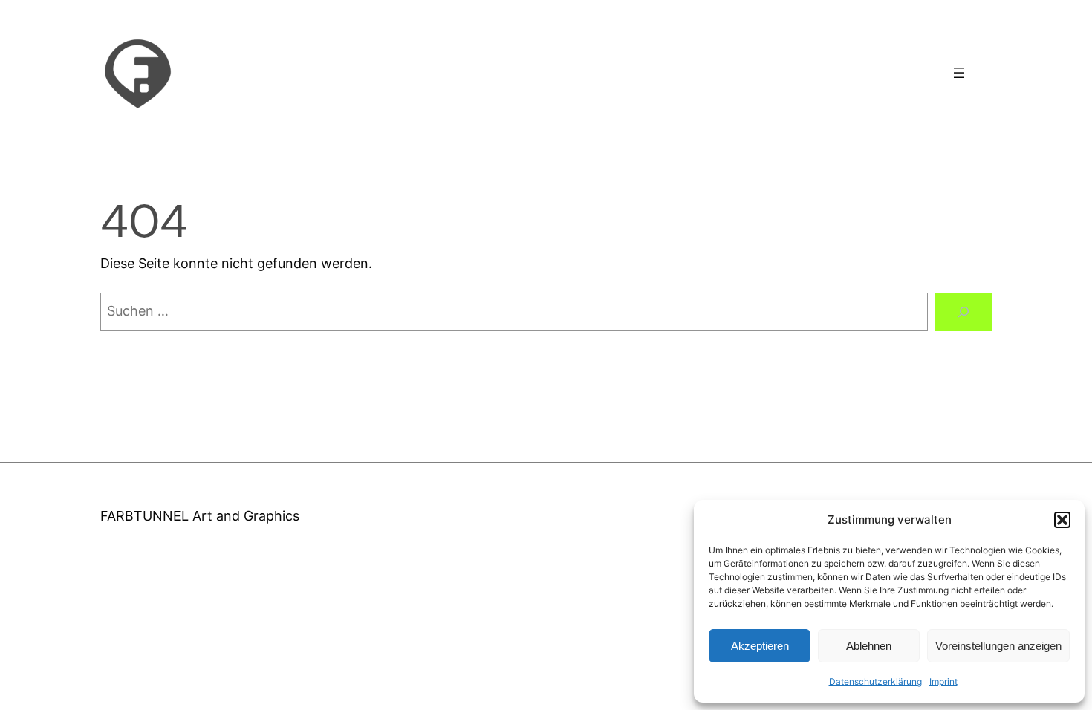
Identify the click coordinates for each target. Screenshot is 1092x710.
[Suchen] (963, 312)
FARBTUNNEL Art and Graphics (199, 516)
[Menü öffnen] (959, 73)
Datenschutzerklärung (875, 681)
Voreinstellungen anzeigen (998, 645)
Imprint (943, 681)
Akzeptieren (760, 645)
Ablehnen (868, 645)
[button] (1062, 519)
